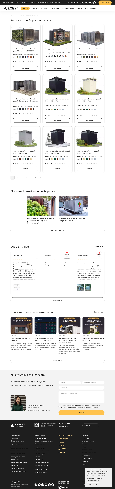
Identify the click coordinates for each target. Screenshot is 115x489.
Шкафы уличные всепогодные (44, 441)
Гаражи (34, 8)
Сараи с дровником (17, 444)
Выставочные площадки (27, 2)
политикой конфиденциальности (70, 407)
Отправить (81, 412)
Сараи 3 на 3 (15, 438)
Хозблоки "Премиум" (68, 8)
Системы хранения (66, 435)
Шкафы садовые (40, 444)
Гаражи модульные (17, 451)
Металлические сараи (17, 441)
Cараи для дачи (15, 435)
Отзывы (85, 447)
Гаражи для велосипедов (18, 471)
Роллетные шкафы (40, 438)
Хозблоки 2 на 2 (39, 459)
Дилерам (85, 461)
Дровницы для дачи (41, 472)
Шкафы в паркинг (40, 435)
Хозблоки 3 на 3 (39, 457)
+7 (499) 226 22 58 (71, 3)
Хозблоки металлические (42, 451)
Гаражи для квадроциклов (19, 462)
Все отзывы (98, 246)
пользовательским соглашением (89, 407)
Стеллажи (93, 8)
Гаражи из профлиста (17, 468)
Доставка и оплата (88, 441)
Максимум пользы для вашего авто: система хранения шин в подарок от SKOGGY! (68, 340)
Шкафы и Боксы (82, 8)
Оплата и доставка (42, 2)
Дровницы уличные (41, 469)
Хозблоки (44, 8)
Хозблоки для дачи (40, 448)
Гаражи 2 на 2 (15, 459)
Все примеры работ (57, 230)
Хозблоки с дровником (41, 454)
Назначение (86, 456)
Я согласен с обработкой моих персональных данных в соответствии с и (80, 406)
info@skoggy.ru (63, 426)
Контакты (57, 2)
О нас (51, 2)
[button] (16, 287)
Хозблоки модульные (41, 465)
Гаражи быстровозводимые (19, 448)
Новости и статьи (88, 450)
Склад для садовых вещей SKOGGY (56, 49)
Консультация (105, 2)
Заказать (25, 68)
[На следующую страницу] (40, 178)
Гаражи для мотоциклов (18, 457)
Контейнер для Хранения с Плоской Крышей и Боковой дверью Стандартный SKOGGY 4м (25, 101)
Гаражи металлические (18, 454)
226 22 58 (64, 424)
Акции (16, 2)
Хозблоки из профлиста (42, 462)
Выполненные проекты (90, 453)
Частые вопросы (88, 458)
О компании (86, 438)
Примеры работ (8, 2)
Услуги (85, 444)
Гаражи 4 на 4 (15, 465)
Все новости (98, 312)
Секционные (55, 8)
